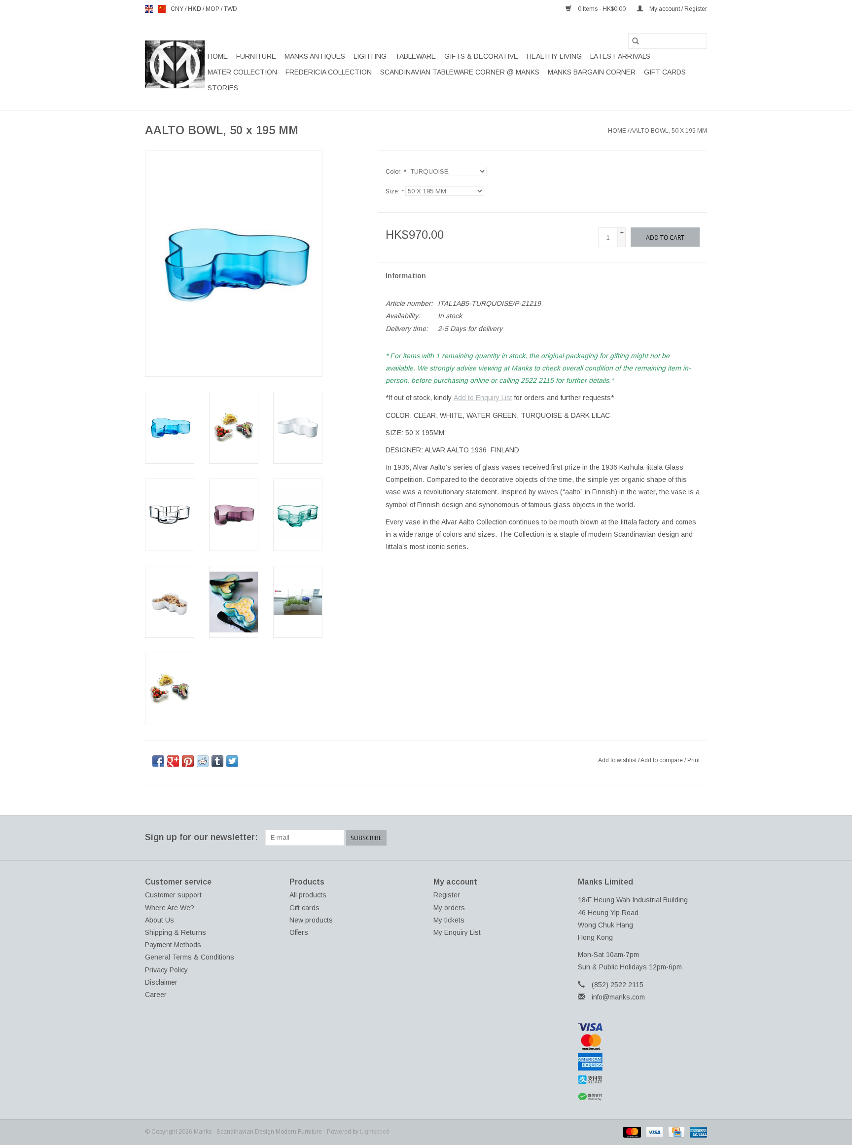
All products (307, 895)
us (162, 9)
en (149, 9)
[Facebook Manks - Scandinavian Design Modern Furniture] (628, 838)
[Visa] (643, 1027)
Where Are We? (169, 908)
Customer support (173, 895)
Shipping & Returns (175, 932)
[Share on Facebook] (158, 761)
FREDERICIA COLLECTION (328, 72)
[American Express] (643, 1062)
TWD (230, 8)
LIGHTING (370, 56)
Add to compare (662, 760)
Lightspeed (375, 1131)
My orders (449, 908)
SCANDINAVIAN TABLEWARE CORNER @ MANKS (459, 72)
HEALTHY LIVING (554, 56)
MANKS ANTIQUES (314, 56)
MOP (213, 8)
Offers (298, 932)
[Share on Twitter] (232, 761)
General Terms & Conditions (189, 957)
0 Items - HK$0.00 (601, 8)
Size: (394, 191)
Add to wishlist (618, 760)
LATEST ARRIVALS (620, 56)
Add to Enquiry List (483, 398)
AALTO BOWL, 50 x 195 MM (668, 130)
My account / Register (677, 8)
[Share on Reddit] (203, 761)
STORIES (223, 88)
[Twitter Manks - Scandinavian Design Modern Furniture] (646, 838)
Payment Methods (173, 945)
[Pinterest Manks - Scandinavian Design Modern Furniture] (664, 838)
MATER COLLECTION (242, 72)
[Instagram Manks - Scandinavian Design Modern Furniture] (699, 838)
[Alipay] (643, 1080)
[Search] (635, 41)
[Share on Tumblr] (217, 761)
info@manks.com (618, 997)
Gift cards (665, 72)
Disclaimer (161, 982)
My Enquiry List (457, 932)
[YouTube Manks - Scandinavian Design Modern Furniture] (681, 838)
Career (156, 994)
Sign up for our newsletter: (201, 837)
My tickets (448, 920)
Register (446, 895)
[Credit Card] (675, 1131)
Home (218, 56)
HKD (195, 8)
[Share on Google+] (173, 761)
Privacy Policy (166, 970)
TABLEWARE (415, 56)
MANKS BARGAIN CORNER (592, 72)
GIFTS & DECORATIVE (481, 56)
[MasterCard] (643, 1042)
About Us (159, 920)
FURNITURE (256, 56)
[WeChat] (643, 1097)
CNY (178, 8)
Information (406, 276)
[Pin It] (188, 761)
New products (311, 920)
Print (693, 760)
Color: (396, 171)
